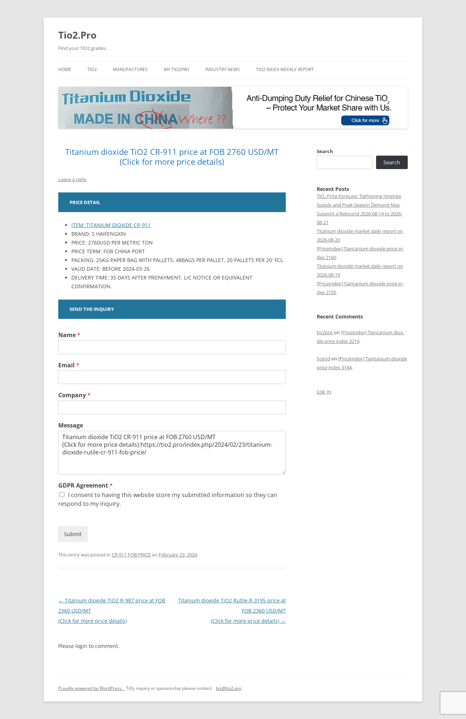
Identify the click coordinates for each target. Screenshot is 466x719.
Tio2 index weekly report (285, 69)
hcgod (323, 358)
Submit (73, 534)
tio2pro (325, 332)
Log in (324, 391)
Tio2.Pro (77, 35)
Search (325, 151)
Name (69, 335)
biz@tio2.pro (228, 688)
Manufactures (130, 69)
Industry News (222, 69)
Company (74, 395)
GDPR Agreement (85, 485)
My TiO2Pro (176, 69)
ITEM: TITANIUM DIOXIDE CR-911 (111, 225)
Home (64, 69)
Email (68, 365)
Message (70, 425)
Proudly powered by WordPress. (91, 688)
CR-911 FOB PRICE (131, 554)
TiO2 (92, 69)
